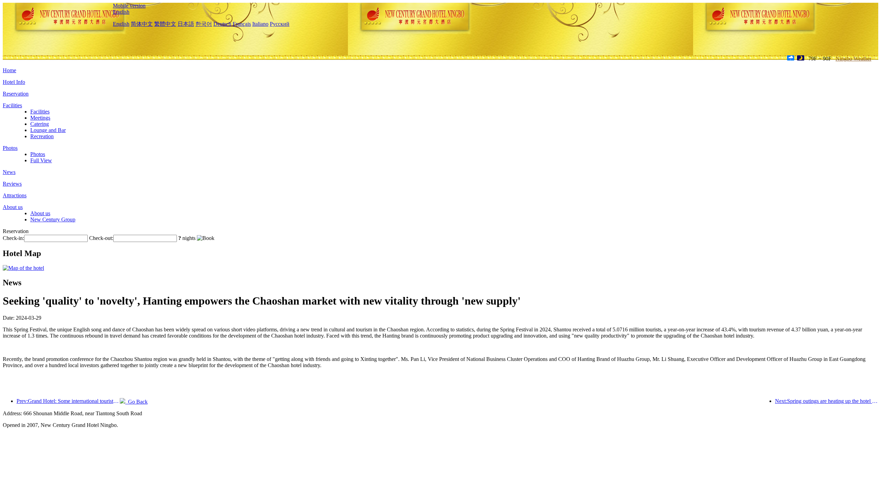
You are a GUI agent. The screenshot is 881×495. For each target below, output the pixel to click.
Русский (279, 24)
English (121, 12)
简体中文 (142, 24)
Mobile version (129, 6)
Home (9, 70)
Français (242, 24)
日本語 (186, 24)
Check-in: (13, 238)
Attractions (14, 195)
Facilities (12, 105)
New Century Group (52, 219)
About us (13, 207)
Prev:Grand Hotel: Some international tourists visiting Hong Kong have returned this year (68, 401)
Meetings (40, 118)
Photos (10, 148)
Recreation (42, 136)
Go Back (136, 402)
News (9, 172)
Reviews (12, 184)
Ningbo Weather (853, 59)
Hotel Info (14, 82)
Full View (41, 160)
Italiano (260, 24)
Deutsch (222, 24)
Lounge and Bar (48, 130)
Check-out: (101, 238)
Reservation (16, 94)
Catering (39, 124)
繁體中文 (165, 24)
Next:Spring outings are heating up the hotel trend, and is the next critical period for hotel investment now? (826, 401)
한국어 (203, 24)
